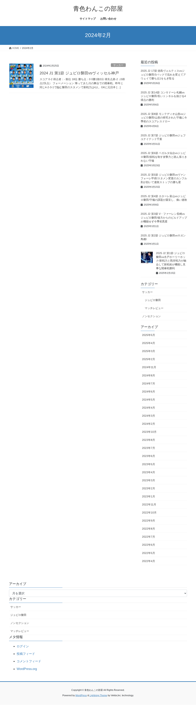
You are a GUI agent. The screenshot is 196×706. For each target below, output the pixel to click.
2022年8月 (148, 528)
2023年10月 (149, 431)
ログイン (23, 646)
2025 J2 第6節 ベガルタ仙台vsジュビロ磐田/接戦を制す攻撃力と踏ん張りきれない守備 (164, 156)
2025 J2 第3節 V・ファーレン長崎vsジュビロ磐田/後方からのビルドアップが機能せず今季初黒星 (164, 217)
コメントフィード (29, 661)
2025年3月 (148, 351)
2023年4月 (148, 472)
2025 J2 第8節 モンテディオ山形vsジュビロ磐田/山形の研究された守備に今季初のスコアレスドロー (164, 117)
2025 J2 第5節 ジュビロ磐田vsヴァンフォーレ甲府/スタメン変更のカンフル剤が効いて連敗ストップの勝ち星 (164, 178)
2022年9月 (148, 520)
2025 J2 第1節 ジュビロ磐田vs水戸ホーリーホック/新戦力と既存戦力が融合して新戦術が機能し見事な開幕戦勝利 (171, 261)
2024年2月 (148, 423)
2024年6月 (148, 391)
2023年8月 (148, 439)
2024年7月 (148, 383)
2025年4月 (148, 343)
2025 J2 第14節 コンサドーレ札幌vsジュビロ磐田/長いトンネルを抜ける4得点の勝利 (163, 96)
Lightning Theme (98, 695)
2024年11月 (149, 367)
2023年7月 (148, 447)
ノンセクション (151, 316)
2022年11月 (149, 504)
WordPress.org (27, 669)
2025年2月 (148, 359)
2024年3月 (148, 415)
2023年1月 (148, 496)
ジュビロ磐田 (153, 300)
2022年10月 (149, 512)
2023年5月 (148, 464)
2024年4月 (148, 407)
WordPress (81, 695)
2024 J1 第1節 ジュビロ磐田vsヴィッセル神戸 (79, 73)
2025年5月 (148, 335)
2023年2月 (148, 488)
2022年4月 (148, 561)
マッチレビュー (154, 308)
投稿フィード (26, 653)
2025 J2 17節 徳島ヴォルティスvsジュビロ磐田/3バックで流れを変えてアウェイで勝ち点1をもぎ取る (163, 74)
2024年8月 (148, 375)
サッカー (118, 65)
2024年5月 (148, 399)
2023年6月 (148, 456)
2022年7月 (148, 536)
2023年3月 (148, 480)
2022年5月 (148, 553)
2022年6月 (148, 544)
